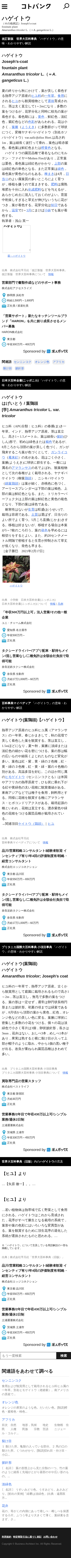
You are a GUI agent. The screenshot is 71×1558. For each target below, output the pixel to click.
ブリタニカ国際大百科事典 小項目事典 (27, 947)
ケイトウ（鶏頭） (31, 824)
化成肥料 (34, 189)
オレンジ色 (42, 361)
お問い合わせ (50, 1536)
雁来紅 (13, 457)
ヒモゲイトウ (15, 777)
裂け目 (7, 368)
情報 (51, 274)
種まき (49, 174)
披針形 (19, 368)
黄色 (41, 117)
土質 (34, 514)
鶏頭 (28, 478)
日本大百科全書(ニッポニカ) (20, 380)
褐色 (49, 442)
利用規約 (6, 1536)
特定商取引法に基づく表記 (27, 1536)
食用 (61, 96)
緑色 (61, 169)
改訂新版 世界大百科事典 (19, 38)
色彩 (31, 122)
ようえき (28, 127)
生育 (31, 509)
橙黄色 (46, 148)
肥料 (54, 184)
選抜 (51, 101)
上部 (57, 163)
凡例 (60, 603)
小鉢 (47, 210)
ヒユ (15, 101)
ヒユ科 (36, 96)
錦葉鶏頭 (11, 483)
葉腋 (15, 127)
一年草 (49, 96)
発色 (44, 530)
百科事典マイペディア (16, 703)
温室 (15, 210)
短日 (54, 205)
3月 (28, 210)
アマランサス (21, 468)
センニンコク (22, 361)
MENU (4, 7)
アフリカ (58, 361)
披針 (60, 436)
